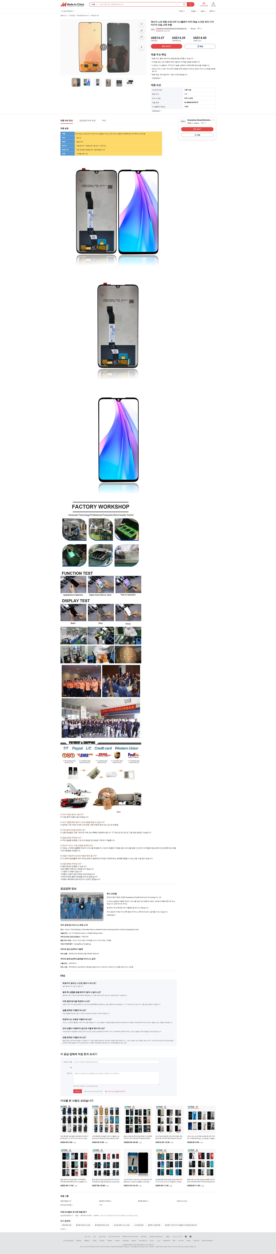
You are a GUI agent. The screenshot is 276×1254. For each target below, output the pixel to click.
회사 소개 (87, 1236)
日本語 (94, 1240)
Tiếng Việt (196, 1240)
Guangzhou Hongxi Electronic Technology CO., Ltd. (172, 28)
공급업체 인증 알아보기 (156, 1236)
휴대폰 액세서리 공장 (83, 1225)
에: (71, 1068)
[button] (184, 4)
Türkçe (188, 1240)
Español (109, 1240)
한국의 (152, 1240)
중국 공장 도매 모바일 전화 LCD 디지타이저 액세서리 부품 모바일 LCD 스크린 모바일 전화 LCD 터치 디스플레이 (105, 1181)
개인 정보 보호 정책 (114, 1236)
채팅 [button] (201, 46)
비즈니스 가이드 (177, 1236)
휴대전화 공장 (66, 1225)
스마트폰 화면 (138, 1225)
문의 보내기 (166, 46)
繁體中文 (87, 1240)
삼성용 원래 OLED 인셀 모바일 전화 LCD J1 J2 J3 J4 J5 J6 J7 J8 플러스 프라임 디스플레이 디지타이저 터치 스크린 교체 (169, 1181)
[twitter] (190, 1236)
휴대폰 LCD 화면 (104, 1201)
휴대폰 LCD (95, 15)
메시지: (69, 1073)
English (71, 1240)
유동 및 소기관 (182, 1201)
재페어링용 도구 (65, 1201)
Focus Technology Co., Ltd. (140, 1244)
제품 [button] (93, 4)
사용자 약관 (102, 1236)
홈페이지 (63, 15)
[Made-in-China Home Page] (72, 4)
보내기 (77, 1091)
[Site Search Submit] (190, 4)
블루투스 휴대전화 (154, 1225)
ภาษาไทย (181, 1240)
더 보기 (63, 1229)
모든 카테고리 (68, 11)
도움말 (193, 11)
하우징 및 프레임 (66, 1205)
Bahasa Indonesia (207, 1240)
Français (101, 1240)
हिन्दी (174, 1240)
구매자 (181, 11)
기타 (100, 1205)
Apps (202, 11)
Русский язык (143, 1240)
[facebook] (186, 1236)
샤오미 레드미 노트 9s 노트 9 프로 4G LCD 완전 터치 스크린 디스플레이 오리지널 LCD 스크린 (138, 1181)
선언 (94, 1236)
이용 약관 (180, 1246)
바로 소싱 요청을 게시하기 (115, 1091)
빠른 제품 (144, 1236)
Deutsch (117, 1240)
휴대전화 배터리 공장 (102, 1225)
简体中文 (79, 1240)
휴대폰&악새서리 (83, 15)
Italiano (134, 1240)
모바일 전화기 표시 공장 (122, 1225)
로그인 (213, 6)
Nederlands (166, 1240)
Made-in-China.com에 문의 (130, 1236)
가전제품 (72, 15)
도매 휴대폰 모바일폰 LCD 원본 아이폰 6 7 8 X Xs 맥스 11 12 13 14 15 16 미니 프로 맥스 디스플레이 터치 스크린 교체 (74, 1138)
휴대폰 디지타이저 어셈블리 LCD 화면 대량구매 (181, 1225)
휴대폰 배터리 (142, 1201)
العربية (158, 1240)
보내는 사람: (68, 1062)
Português (126, 1240)
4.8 (190, 123)
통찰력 (168, 1236)
